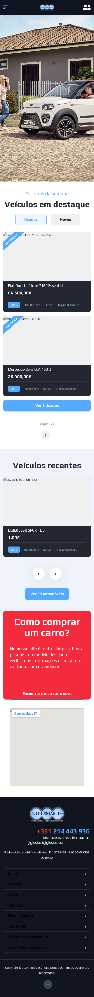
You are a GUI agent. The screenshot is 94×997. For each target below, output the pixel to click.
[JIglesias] (47, 7)
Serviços (15, 905)
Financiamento (21, 915)
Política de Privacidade (28, 937)
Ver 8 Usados (47, 405)
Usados (14, 884)
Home (13, 873)
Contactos (17, 926)
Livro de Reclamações (27, 947)
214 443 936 (63, 831)
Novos (13, 894)
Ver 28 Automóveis (47, 594)
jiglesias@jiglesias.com (47, 842)
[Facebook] (48, 984)
